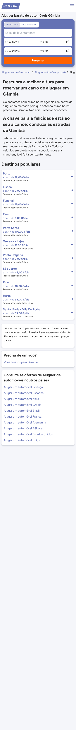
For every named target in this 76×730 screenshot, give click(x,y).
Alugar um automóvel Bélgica (23, 428)
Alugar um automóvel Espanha (24, 393)
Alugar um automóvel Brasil (22, 410)
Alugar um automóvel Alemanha (25, 422)
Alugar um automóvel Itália (21, 399)
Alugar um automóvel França (23, 416)
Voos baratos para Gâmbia (21, 362)
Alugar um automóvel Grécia (22, 404)
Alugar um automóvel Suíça (22, 440)
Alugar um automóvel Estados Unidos (28, 434)
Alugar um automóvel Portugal (24, 387)
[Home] (10, 5)
